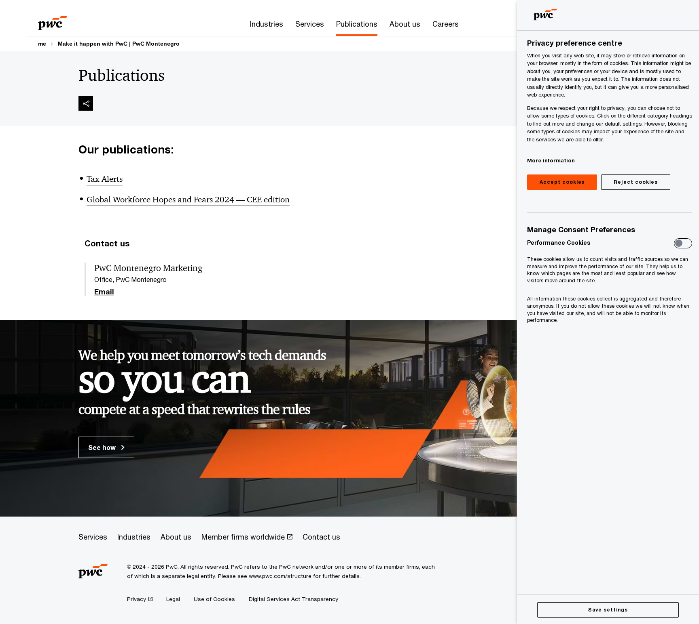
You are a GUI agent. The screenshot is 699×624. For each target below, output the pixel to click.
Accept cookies (562, 182)
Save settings (607, 610)
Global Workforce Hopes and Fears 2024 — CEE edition (188, 199)
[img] (85, 103)
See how (102, 447)
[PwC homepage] (52, 20)
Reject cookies (635, 182)
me (42, 43)
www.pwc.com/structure (280, 576)
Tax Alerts (105, 179)
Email (104, 292)
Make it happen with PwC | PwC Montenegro (119, 43)
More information (551, 160)
